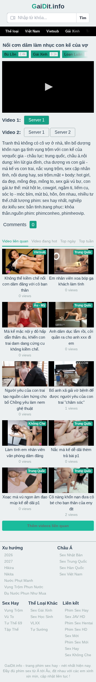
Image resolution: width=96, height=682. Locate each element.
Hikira (9, 568)
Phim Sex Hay (77, 610)
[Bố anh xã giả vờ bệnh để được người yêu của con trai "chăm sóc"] (71, 374)
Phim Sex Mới (76, 642)
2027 (8, 561)
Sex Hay (72, 648)
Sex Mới (72, 636)
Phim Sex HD (76, 629)
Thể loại (12, 31)
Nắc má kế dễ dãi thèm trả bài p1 (71, 452)
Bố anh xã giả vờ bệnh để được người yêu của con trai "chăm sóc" (71, 396)
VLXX (35, 623)
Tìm (82, 18)
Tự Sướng (39, 629)
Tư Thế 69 (13, 623)
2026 (8, 555)
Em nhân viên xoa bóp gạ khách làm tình (71, 281)
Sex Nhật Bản (71, 555)
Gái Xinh (72, 31)
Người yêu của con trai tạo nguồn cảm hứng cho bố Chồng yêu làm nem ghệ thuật (25, 399)
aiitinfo (48, 6)
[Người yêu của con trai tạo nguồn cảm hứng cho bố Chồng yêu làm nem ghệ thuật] (24, 374)
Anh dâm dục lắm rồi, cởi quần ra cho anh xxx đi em (71, 337)
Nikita (9, 574)
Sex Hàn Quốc (71, 568)
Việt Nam (32, 31)
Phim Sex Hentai (79, 623)
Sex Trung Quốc (73, 561)
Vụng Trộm (13, 610)
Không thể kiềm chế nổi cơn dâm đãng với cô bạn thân (24, 284)
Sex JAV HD (75, 616)
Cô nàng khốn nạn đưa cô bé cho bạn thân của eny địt (71, 503)
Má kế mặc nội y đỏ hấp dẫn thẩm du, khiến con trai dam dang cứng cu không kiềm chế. (25, 340)
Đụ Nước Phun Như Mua (25, 593)
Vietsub (52, 31)
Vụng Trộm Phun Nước (23, 587)
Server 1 (37, 120)
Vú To (9, 616)
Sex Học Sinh (41, 616)
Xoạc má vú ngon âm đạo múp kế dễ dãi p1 (24, 500)
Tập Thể (11, 629)
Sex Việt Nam (70, 574)
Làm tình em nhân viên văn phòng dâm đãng (25, 452)
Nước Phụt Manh (18, 580)
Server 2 (63, 132)
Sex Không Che (78, 655)
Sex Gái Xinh (41, 610)
